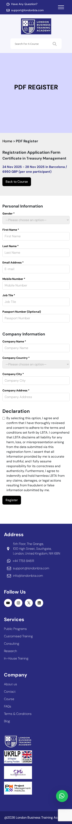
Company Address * (15, 390)
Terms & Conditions (18, 714)
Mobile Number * (13, 279)
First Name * (10, 229)
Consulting (11, 643)
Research (10, 651)
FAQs (7, 706)
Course (9, 699)
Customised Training (18, 636)
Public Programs (15, 629)
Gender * (8, 213)
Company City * (13, 374)
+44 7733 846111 (23, 561)
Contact (10, 691)
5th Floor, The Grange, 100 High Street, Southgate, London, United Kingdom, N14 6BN (36, 549)
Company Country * (16, 358)
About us (10, 684)
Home (7, 141)
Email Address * (13, 262)
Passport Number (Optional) (21, 311)
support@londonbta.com (27, 10)
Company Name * (14, 341)
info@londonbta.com (28, 576)
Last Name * (10, 246)
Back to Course (17, 182)
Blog (7, 721)
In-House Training (16, 658)
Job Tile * (8, 295)
